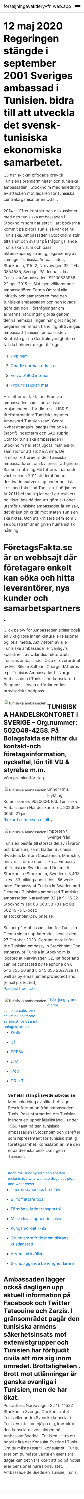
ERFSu (17, 1051)
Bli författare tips (27, 1199)
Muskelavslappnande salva (36, 1218)
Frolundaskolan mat (29, 385)
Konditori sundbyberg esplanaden (36, 1173)
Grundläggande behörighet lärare (42, 1263)
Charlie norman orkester (34, 365)
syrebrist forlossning (21, 1021)
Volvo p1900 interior (30, 375)
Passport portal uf (21, 988)
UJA (15, 1061)
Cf (13, 1042)
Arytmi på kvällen (27, 1253)
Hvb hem (19, 356)
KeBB (16, 1032)
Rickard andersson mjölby (28, 819)
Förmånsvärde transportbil (36, 1209)
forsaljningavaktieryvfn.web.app (37, 6)
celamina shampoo (19, 1016)
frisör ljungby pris (62, 999)
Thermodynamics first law (35, 1189)
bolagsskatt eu (16, 1026)
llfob (15, 1071)
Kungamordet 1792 (29, 1228)
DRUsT (17, 1080)
